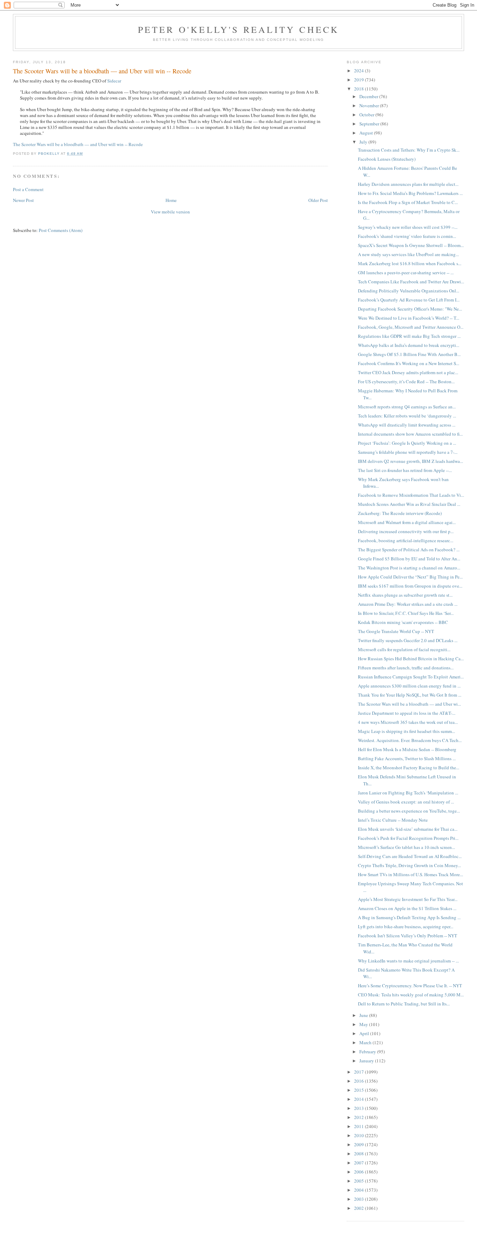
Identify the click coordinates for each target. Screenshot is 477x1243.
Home (171, 200)
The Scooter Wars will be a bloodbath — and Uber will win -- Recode (78, 144)
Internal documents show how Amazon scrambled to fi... (410, 434)
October (367, 114)
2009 (359, 1144)
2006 (359, 1172)
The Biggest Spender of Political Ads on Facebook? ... (409, 549)
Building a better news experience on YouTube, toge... (409, 811)
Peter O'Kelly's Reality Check (238, 29)
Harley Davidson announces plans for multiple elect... (408, 184)
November (369, 105)
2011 (359, 1126)
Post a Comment (28, 189)
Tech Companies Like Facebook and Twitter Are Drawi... (411, 281)
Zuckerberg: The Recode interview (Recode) (400, 513)
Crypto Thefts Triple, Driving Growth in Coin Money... (409, 865)
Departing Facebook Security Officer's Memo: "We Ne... (410, 309)
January (367, 1060)
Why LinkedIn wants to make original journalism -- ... (408, 961)
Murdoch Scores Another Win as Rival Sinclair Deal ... (409, 504)
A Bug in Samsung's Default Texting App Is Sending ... (409, 917)
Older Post (318, 200)
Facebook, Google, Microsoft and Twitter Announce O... (410, 327)
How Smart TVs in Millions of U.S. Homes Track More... (410, 874)
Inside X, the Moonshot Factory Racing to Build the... (408, 767)
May (364, 1024)
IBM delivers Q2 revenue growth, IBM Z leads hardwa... (410, 461)
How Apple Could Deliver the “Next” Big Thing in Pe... (410, 577)
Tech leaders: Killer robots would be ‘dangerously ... (407, 416)
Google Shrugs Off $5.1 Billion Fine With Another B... (409, 354)
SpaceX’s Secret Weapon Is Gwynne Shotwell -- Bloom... (411, 245)
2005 (359, 1181)
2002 (359, 1208)
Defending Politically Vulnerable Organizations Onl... (408, 291)
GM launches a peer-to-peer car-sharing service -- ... (406, 272)
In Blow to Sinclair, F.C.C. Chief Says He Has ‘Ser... (406, 613)
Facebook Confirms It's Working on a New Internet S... (408, 363)
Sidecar (114, 81)
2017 (359, 1072)
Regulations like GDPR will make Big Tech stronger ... (409, 336)
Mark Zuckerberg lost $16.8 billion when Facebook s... (409, 263)
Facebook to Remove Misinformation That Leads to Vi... (411, 495)
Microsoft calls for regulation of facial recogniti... (404, 649)
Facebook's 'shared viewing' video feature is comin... (407, 236)
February (368, 1051)
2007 (359, 1163)
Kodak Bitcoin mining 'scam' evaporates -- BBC (403, 622)
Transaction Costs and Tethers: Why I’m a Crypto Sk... (409, 150)
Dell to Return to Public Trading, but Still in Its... (404, 1004)
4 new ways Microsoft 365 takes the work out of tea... (408, 722)
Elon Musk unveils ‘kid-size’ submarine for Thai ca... (407, 829)
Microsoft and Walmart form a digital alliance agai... (407, 522)
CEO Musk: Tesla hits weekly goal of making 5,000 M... (411, 994)
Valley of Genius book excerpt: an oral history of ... (406, 802)
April (364, 1033)
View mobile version (170, 212)
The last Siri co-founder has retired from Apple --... (405, 470)
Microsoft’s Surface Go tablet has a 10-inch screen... (406, 847)
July (363, 142)
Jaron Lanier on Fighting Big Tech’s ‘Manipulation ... (408, 793)
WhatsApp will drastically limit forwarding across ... (406, 425)
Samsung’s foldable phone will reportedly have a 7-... (407, 452)
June (364, 1015)
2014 (359, 1099)
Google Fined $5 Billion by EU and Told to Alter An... (409, 558)
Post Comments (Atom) (60, 230)
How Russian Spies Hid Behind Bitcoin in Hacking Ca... (411, 658)
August (366, 133)
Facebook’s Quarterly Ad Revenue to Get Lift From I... (409, 300)
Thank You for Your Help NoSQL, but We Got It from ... (409, 695)
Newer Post (23, 200)
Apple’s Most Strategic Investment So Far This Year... (407, 899)
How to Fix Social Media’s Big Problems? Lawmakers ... (410, 193)
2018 (359, 89)
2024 (359, 70)
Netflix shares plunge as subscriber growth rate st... (405, 595)
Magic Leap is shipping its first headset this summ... (406, 731)
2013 (359, 1108)
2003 (359, 1199)
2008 (359, 1153)
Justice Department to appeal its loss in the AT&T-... (406, 713)
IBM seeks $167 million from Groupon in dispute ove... (410, 586)
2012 (359, 1117)
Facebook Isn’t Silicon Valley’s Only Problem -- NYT (407, 935)
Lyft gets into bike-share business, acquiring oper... (405, 926)
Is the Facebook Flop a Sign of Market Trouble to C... (408, 202)
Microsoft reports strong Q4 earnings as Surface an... (407, 407)
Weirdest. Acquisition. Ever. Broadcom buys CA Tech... (410, 740)
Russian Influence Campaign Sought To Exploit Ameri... (411, 677)
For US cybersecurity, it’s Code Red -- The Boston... (406, 381)
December (369, 96)
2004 (359, 1190)
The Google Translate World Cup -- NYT (396, 631)
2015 (359, 1090)
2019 (359, 80)
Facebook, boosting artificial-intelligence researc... (405, 540)
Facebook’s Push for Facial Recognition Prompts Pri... (408, 838)
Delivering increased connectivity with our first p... (406, 531)
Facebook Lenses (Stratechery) (387, 159)
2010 (359, 1135)
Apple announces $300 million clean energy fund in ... (409, 686)
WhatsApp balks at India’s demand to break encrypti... (408, 345)
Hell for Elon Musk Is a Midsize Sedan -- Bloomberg (407, 749)
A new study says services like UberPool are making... (408, 254)
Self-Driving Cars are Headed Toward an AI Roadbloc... (410, 856)
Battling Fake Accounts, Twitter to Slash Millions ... (407, 758)
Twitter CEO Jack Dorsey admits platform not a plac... (408, 372)
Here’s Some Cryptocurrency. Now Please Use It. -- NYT (410, 985)
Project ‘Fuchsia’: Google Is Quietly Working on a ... (407, 443)
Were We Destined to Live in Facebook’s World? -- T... (408, 318)
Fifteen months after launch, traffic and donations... (406, 667)
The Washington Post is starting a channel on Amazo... (409, 568)
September (369, 124)
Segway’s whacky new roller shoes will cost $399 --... (407, 227)
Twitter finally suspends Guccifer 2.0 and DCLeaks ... (407, 640)
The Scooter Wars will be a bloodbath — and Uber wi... (409, 704)
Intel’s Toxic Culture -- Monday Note (393, 820)
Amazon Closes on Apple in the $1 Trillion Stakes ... (407, 908)
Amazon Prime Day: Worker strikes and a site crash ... (407, 604)
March (366, 1042)
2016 (359, 1081)
